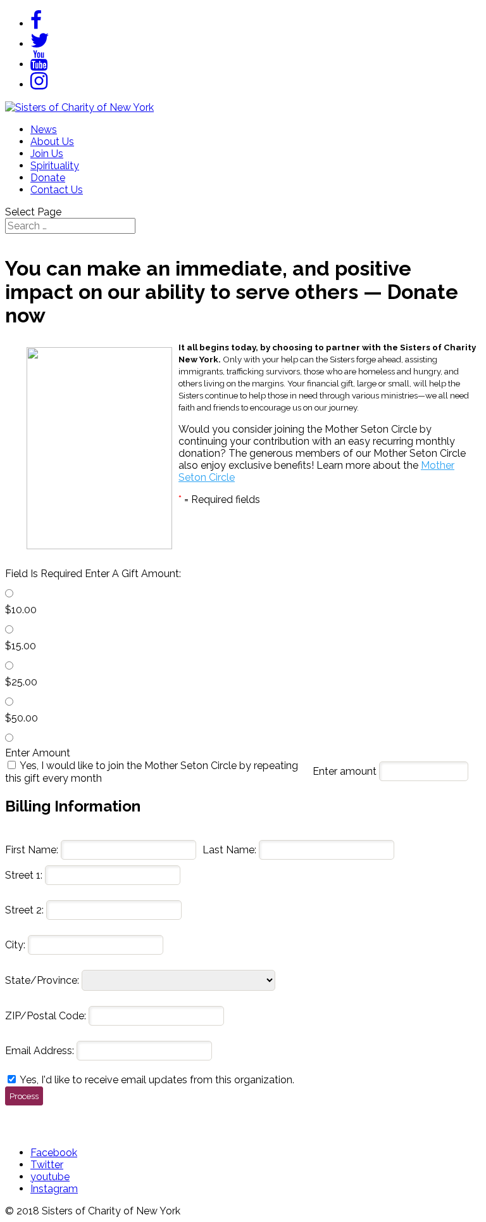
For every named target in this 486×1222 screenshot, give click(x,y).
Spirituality (54, 166)
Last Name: (229, 850)
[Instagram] (38, 85)
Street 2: (24, 910)
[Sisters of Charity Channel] (38, 64)
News (43, 130)
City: (15, 945)
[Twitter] (39, 44)
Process (24, 1096)
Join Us (46, 154)
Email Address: (39, 1051)
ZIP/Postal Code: (45, 1016)
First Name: (31, 850)
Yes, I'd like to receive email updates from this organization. (157, 1080)
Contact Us (56, 190)
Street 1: (23, 875)
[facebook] (36, 24)
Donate (47, 178)
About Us (52, 142)
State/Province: (42, 980)
